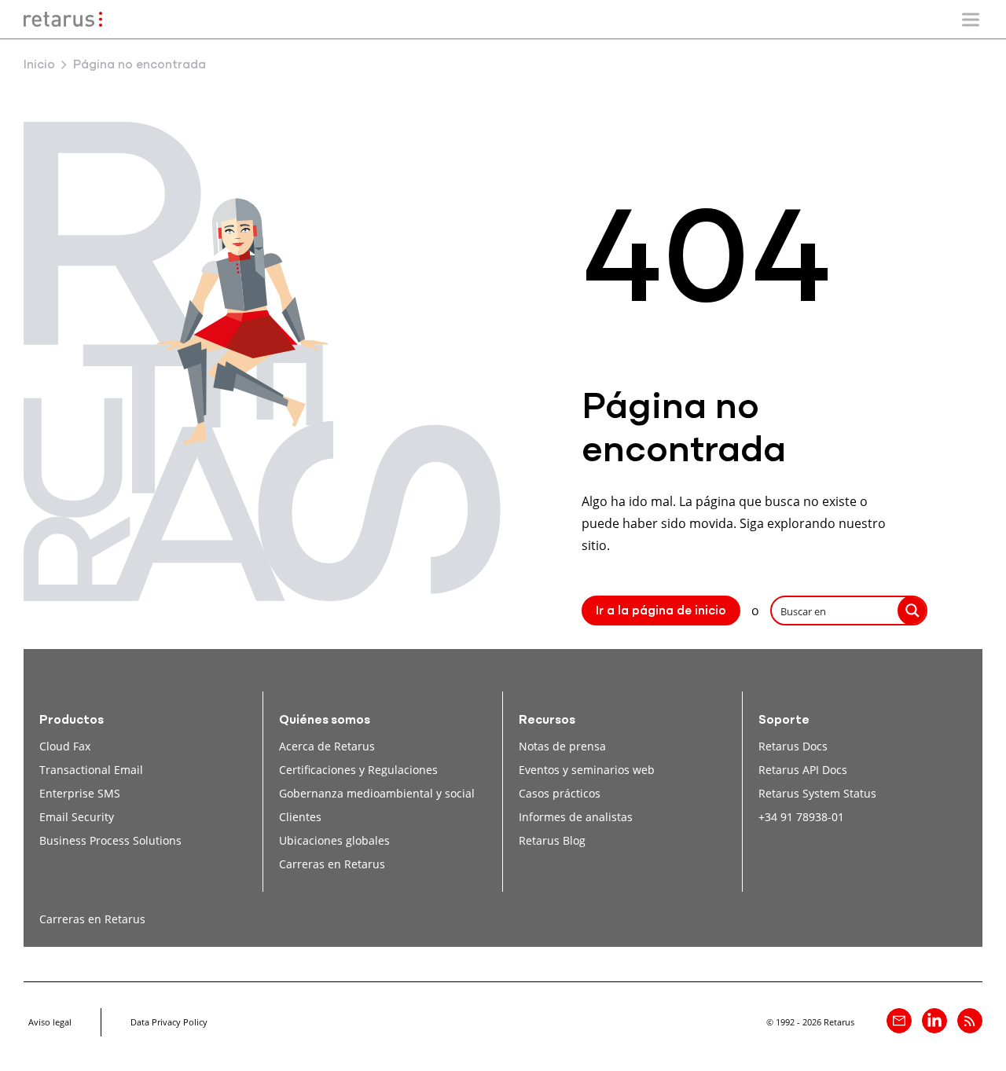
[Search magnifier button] (912, 610)
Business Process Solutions (110, 840)
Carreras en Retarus (332, 863)
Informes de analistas (576, 816)
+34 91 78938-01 (801, 816)
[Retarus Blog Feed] (969, 1020)
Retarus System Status (817, 793)
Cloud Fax (64, 746)
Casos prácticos (559, 793)
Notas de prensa (562, 746)
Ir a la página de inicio (661, 611)
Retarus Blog (552, 840)
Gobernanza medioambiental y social (377, 793)
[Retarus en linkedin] (934, 1020)
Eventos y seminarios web (587, 769)
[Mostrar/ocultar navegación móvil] (970, 19)
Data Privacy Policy (168, 1022)
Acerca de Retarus (327, 746)
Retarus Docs (793, 746)
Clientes (300, 816)
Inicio (39, 65)
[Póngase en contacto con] (899, 1020)
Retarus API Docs (802, 769)
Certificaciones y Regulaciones (358, 769)
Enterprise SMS (79, 793)
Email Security (76, 816)
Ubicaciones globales (334, 840)
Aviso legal (50, 1022)
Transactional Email (91, 769)
